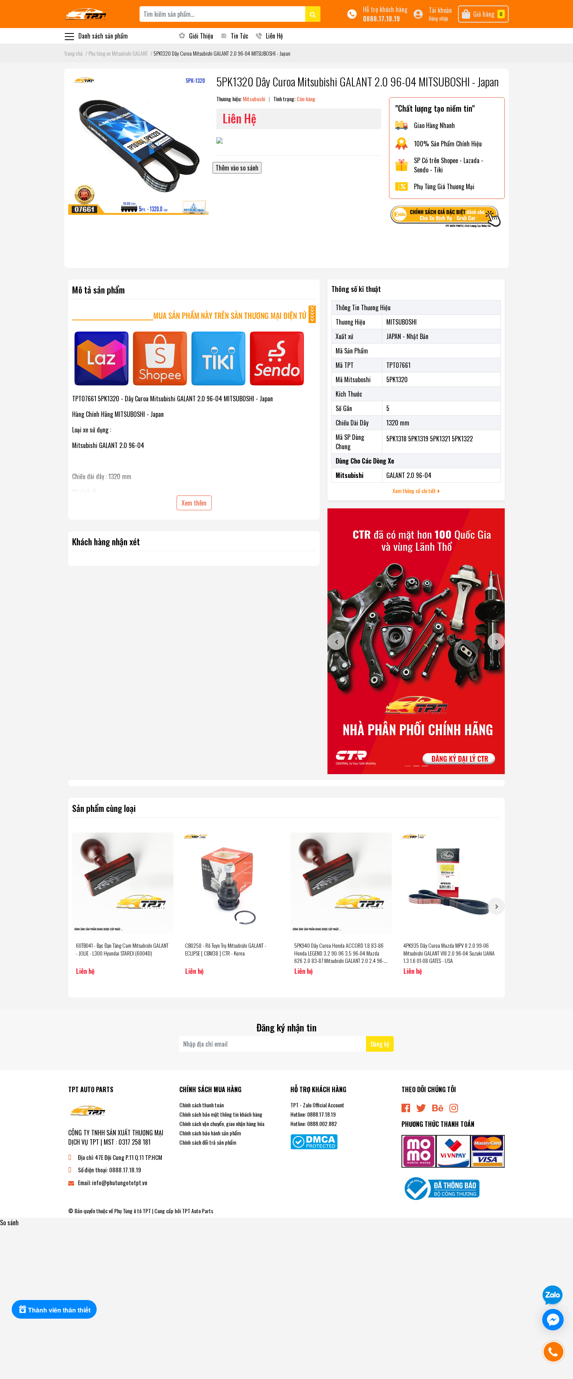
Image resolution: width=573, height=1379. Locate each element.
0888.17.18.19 (381, 18)
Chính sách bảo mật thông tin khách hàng (220, 1114)
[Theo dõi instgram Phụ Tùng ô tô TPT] (453, 1107)
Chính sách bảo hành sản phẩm (210, 1133)
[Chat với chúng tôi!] (553, 1319)
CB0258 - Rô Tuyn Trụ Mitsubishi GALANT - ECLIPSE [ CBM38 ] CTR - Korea (225, 949)
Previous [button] (336, 641)
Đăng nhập (438, 18)
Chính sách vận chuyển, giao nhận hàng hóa (221, 1123)
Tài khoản (440, 10)
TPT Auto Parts (197, 1211)
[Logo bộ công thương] (440, 1188)
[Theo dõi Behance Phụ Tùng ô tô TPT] (437, 1107)
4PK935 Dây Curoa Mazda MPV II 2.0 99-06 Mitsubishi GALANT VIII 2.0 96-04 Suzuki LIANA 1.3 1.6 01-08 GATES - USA (449, 952)
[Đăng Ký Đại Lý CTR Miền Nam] (416, 641)
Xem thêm (194, 503)
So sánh (9, 1222)
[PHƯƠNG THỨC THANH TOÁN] (453, 1150)
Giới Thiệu (201, 35)
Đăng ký (380, 1044)
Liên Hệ (274, 35)
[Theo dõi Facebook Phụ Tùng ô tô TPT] (405, 1107)
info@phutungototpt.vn (119, 1182)
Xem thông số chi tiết (415, 491)
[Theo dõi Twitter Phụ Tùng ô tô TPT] (421, 1107)
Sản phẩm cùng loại (104, 807)
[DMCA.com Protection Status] (314, 1140)
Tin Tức (239, 35)
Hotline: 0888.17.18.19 (313, 1114)
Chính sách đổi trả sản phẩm (207, 1142)
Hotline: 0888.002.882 (313, 1123)
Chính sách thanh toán (201, 1105)
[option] (416, 641)
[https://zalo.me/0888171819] (447, 217)
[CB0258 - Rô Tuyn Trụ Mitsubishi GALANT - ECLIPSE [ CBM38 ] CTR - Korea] (232, 883)
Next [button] (496, 641)
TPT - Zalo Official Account (317, 1105)
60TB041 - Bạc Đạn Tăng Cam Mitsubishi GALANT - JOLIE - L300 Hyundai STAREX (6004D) (122, 949)
